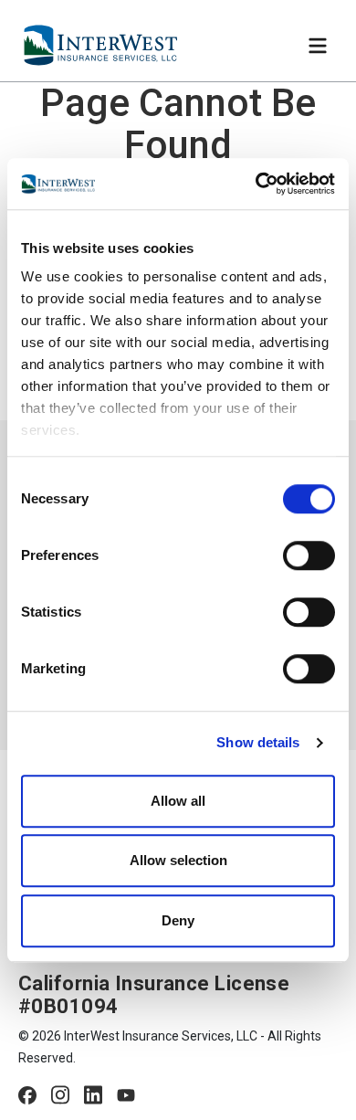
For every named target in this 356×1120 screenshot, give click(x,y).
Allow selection (178, 860)
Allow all (178, 800)
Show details (257, 742)
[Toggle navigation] (317, 46)
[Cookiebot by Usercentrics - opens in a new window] (256, 183)
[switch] (309, 555)
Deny (178, 920)
